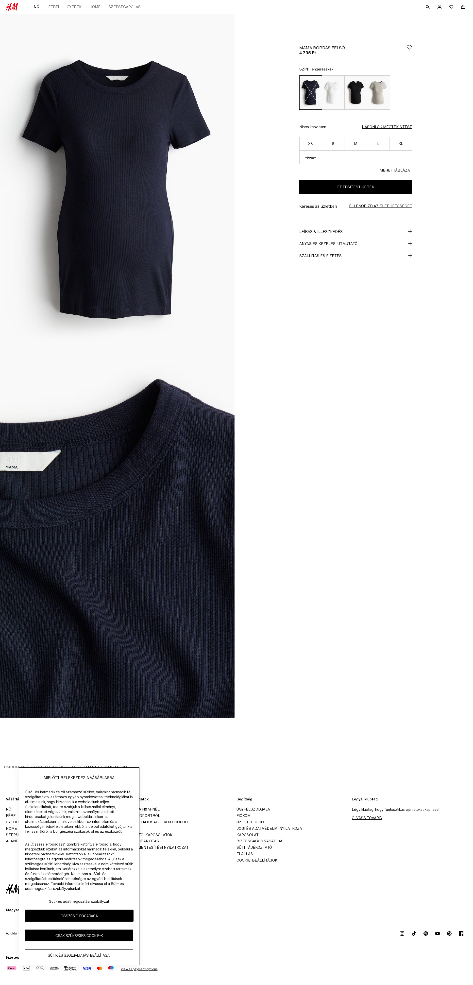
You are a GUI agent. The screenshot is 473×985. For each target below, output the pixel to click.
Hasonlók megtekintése (387, 127)
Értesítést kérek (355, 187)
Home (95, 7)
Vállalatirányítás (140, 841)
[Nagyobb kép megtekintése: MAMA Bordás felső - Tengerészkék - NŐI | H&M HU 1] (117, 190)
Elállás (244, 854)
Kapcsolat (247, 835)
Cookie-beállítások (256, 860)
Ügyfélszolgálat (254, 809)
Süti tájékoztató (254, 847)
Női (37, 7)
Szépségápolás (124, 7)
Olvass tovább (367, 818)
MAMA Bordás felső (106, 767)
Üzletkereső (250, 822)
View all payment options (139, 969)
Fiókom (243, 815)
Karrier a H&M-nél (140, 809)
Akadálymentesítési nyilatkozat (155, 847)
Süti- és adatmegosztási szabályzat (79, 901)
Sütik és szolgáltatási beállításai (79, 955)
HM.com (11, 767)
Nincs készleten (312, 127)
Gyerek (74, 7)
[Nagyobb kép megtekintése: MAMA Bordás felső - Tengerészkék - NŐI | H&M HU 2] (117, 542)
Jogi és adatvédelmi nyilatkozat (270, 828)
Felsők (74, 767)
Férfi (53, 7)
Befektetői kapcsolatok (146, 835)
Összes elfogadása (79, 916)
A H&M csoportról (140, 815)
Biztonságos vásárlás (260, 841)
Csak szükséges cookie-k (79, 935)
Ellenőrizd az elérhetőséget (380, 206)
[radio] (310, 92)
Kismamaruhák (48, 767)
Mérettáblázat (396, 170)
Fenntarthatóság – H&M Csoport (155, 822)
